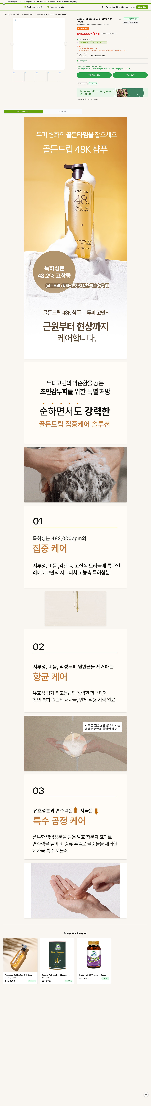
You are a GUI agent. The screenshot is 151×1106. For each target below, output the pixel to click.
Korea (126, 22)
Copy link (83, 84)
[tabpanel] (75, 517)
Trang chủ (6, 14)
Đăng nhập (142, 7)
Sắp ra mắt (134, 22)
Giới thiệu (124, 7)
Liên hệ (132, 7)
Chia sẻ (94, 84)
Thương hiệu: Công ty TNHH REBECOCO (93, 42)
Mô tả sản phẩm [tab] (23, 111)
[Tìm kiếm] (102, 7)
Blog (117, 7)
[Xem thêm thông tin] (92, 40)
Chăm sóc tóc (27, 14)
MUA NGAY (130, 75)
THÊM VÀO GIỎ (94, 75)
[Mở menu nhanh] (146, 1094)
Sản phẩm (16, 14)
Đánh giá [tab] (62, 111)
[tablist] (42, 111)
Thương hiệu (110, 7)
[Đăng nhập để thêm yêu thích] (120, 19)
